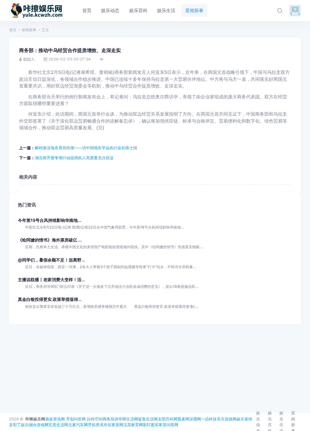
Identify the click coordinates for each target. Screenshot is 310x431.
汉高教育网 (133, 424)
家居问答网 (168, 424)
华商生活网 (128, 418)
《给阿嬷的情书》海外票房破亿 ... (50, 239)
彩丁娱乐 (21, 424)
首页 (12, 30)
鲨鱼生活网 (148, 418)
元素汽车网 (78, 424)
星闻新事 (29, 30)
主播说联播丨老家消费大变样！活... (51, 279)
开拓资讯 (96, 424)
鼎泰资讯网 (55, 418)
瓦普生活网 (58, 424)
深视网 (195, 418)
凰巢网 (183, 418)
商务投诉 (110, 418)
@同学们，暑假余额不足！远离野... (51, 259)
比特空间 (95, 418)
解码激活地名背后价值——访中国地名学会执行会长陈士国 (86, 147)
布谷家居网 (113, 424)
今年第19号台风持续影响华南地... (49, 220)
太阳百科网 (167, 418)
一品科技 (209, 418)
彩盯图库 (151, 424)
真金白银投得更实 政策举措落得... (50, 299)
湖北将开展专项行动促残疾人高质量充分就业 (74, 157)
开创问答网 (76, 418)
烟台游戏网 (38, 424)
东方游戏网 (226, 418)
